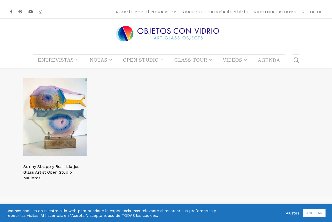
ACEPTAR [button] (314, 213)
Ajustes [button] (292, 213)
